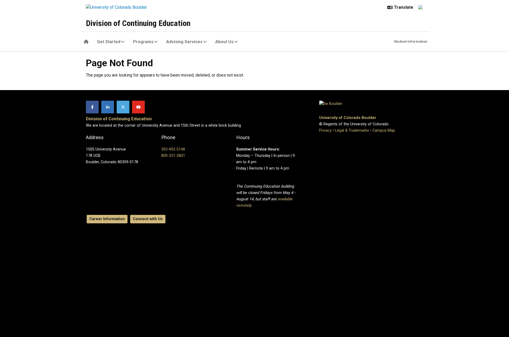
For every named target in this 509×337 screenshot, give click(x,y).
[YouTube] (138, 107)
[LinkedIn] (107, 107)
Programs (143, 41)
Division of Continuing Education (138, 23)
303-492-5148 (173, 149)
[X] (123, 107)
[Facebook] (92, 107)
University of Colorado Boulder (347, 118)
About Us (224, 41)
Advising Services (184, 41)
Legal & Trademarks (352, 130)
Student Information (410, 41)
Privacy (325, 130)
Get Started (108, 41)
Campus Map (383, 130)
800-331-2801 (173, 155)
